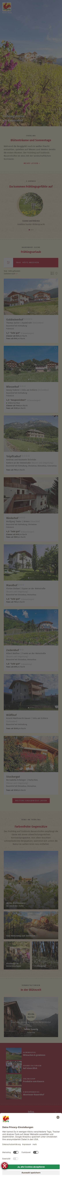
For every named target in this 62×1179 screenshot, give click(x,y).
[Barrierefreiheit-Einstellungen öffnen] (4, 1165)
